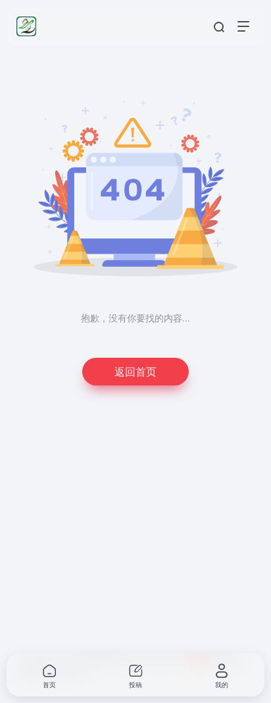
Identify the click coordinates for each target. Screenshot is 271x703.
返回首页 (135, 371)
